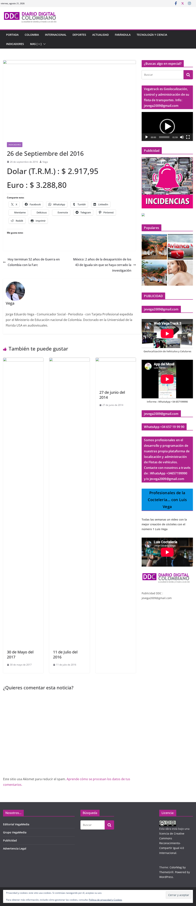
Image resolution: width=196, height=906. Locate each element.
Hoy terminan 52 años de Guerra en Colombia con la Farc (34, 262)
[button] (44, 44)
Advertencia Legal (14, 848)
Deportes (79, 34)
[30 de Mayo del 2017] (23, 360)
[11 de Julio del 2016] (69, 360)
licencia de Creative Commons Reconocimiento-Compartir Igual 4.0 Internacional (171, 843)
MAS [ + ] (36, 44)
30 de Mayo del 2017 (20, 654)
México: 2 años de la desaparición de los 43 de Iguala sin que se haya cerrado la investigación (102, 265)
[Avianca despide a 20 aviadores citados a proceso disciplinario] (180, 246)
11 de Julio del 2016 (65, 654)
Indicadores (15, 44)
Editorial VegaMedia (16, 824)
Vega (45, 161)
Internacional (55, 34)
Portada (12, 34)
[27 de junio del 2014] (116, 360)
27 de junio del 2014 (112, 395)
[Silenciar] (182, 137)
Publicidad (10, 840)
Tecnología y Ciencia (152, 34)
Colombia (32, 34)
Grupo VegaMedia (14, 832)
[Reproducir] (147, 137)
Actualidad (100, 34)
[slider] (164, 137)
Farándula (123, 34)
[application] (167, 126)
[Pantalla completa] (188, 137)
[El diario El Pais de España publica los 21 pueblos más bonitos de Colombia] (154, 273)
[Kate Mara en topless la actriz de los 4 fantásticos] (180, 273)
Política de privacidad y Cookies (105, 899)
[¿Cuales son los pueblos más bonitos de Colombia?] (154, 246)
